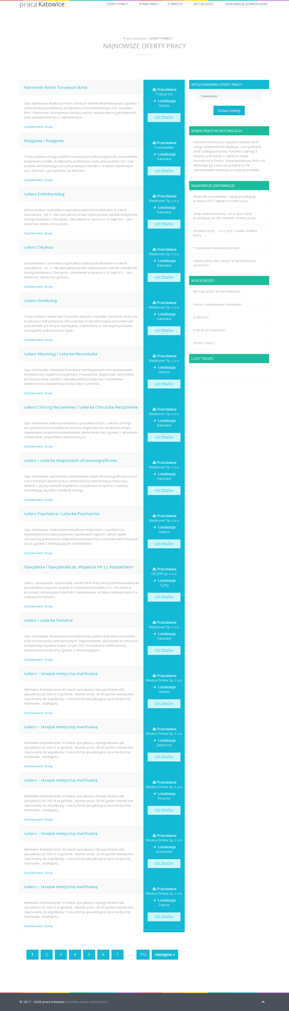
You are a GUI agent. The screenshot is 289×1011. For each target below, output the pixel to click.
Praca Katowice (134, 38)
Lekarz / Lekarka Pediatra (48, 620)
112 (143, 954)
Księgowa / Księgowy (44, 140)
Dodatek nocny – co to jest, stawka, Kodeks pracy (225, 233)
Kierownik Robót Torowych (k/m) (55, 87)
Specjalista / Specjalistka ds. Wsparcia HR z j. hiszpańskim (78, 567)
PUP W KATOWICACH (209, 330)
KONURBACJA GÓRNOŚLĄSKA (246, 4)
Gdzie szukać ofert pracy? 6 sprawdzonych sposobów (224, 263)
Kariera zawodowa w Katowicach (217, 304)
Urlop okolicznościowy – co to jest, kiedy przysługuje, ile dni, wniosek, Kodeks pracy (224, 215)
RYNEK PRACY (149, 4)
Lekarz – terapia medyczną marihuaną (61, 673)
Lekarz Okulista (39, 247)
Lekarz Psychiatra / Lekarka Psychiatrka (62, 513)
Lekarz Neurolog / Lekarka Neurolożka (60, 354)
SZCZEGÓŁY (164, 117)
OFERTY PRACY (117, 4)
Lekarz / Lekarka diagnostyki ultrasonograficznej (70, 460)
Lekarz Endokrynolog (44, 194)
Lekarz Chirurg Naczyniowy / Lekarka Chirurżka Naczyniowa (81, 407)
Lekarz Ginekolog (40, 300)
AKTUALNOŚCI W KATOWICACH (217, 291)
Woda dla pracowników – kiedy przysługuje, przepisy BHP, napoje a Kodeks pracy (225, 198)
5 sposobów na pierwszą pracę (216, 248)
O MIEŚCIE (175, 4)
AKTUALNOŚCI (204, 4)
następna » (165, 954)
